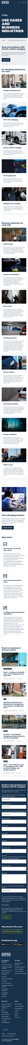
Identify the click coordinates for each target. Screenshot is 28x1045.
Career (17, 1010)
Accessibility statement (8, 1036)
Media (16, 1015)
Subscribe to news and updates (12, 931)
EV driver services (6, 983)
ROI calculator (6, 1014)
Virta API (4, 981)
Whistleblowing (11, 1033)
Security (17, 1017)
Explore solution (7, 527)
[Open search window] (22, 2)
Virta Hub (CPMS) (7, 964)
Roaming (4, 976)
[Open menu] (25, 2)
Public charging (19, 969)
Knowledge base (6, 1018)
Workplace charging (20, 973)
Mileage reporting (20, 967)
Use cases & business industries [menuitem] (16, 40)
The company (18, 1004)
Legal (3, 1033)
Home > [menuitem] (4, 40)
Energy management (7, 978)
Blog (3, 1010)
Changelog (5, 1012)
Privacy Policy (5, 905)
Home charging (19, 971)
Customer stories (6, 1004)
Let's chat (6, 60)
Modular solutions (6, 970)
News (16, 1012)
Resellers (4, 996)
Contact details (19, 1006)
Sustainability (18, 1008)
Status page (5, 1016)
